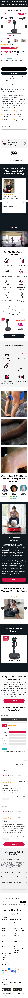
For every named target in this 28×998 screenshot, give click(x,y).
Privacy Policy (23, 904)
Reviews (4, 928)
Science (3, 926)
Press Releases (17, 926)
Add (25, 143)
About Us (16, 925)
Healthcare (4, 959)
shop (21, 13)
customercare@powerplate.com (11, 919)
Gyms (3, 948)
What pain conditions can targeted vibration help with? (12, 877)
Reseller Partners (18, 932)
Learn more (22, 60)
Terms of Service (13, 982)
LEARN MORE (14, 700)
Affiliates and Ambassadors (17, 934)
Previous (2, 26)
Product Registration (19, 948)
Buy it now (14, 73)
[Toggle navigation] (2, 14)
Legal (19, 982)
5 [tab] (16, 227)
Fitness (3, 957)
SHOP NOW (14, 335)
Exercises (4, 930)
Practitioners (5, 941)
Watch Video (15, 35)
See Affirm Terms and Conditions (11, 972)
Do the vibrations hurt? (7, 887)
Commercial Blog (6, 964)
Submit (23, 901)
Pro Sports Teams (18, 928)
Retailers (4, 946)
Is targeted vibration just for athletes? (11, 882)
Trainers (4, 943)
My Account (17, 955)
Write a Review (14, 719)
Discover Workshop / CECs (19, 942)
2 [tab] (12, 227)
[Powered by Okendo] (4, 715)
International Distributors (20, 930)
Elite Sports (4, 962)
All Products (5, 935)
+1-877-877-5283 (14, 914)
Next (26, 26)
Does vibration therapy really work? (10, 859)
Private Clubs (5, 961)
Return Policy (17, 954)
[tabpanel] (14, 195)
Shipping (16, 952)
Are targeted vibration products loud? (11, 872)
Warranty (16, 950)
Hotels (3, 944)
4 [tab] (15, 227)
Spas (3, 950)
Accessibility (5, 984)
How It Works (5, 925)
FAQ (3, 933)
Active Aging (5, 955)
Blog (3, 932)
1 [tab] (11, 227)
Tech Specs (4, 131)
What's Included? (6, 126)
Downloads (4, 136)
